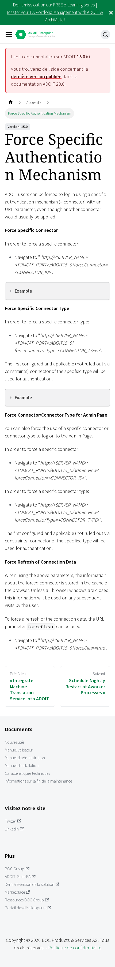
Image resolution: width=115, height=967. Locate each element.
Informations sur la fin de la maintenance (38, 781)
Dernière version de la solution (29, 884)
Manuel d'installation (22, 765)
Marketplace (15, 892)
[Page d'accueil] (10, 102)
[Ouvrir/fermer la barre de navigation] (9, 35)
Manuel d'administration (25, 757)
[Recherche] (105, 34)
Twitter (10, 821)
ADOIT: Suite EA (17, 876)
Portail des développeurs (25, 907)
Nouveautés (14, 742)
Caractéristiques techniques (27, 773)
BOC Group (14, 868)
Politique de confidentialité (74, 948)
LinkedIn (12, 829)
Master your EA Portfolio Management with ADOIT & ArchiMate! (55, 16)
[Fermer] (111, 12)
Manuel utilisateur (19, 750)
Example (23, 291)
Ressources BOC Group (24, 899)
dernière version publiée (36, 76)
